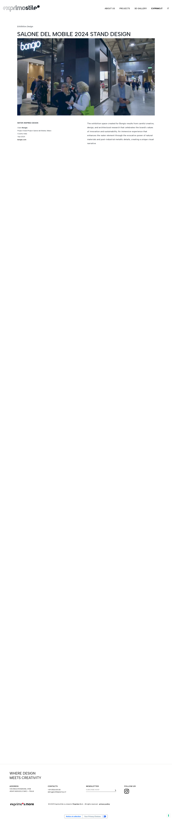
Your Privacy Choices (92, 816)
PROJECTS (124, 8)
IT (168, 8)
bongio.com (21, 140)
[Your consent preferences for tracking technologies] (168, 815)
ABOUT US (110, 8)
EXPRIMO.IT (157, 8)
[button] (149, 541)
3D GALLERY (140, 8)
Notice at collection (73, 816)
